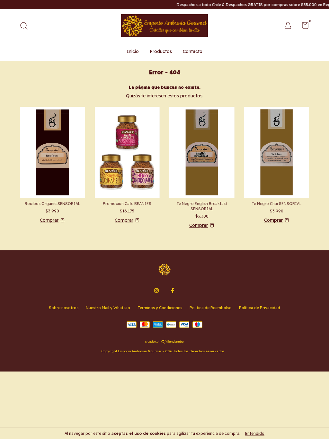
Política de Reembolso (211, 307)
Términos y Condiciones (160, 307)
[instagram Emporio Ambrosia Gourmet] (156, 290)
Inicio (133, 51)
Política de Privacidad (259, 307)
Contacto (192, 51)
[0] (303, 26)
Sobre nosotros (63, 307)
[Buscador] (26, 26)
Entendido (254, 433)
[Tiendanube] (165, 342)
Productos (161, 51)
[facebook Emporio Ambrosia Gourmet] (172, 290)
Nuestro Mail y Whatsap (108, 307)
